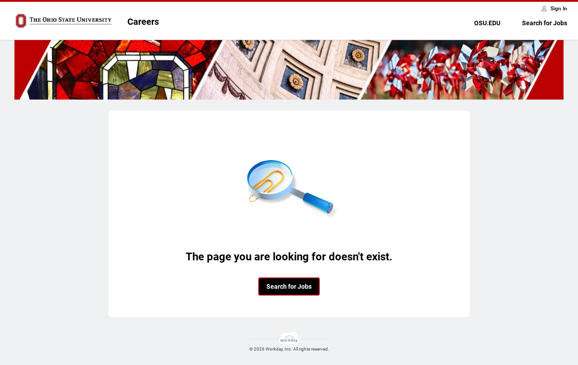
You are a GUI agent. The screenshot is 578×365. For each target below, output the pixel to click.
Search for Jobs (544, 23)
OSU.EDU (487, 23)
